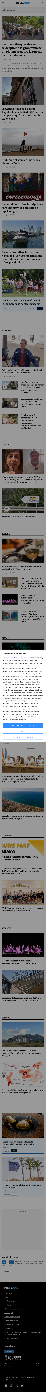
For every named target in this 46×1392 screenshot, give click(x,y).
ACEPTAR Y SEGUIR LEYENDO (23, 725)
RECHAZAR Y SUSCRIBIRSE (23, 737)
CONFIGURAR (23, 731)
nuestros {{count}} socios (19, 658)
